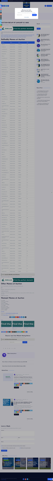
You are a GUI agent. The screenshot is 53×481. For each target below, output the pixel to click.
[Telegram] (1, 22)
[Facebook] (1, 5)
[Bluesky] (1, 8)
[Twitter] (1, 20)
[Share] (1, 30)
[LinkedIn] (1, 11)
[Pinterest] (1, 9)
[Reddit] (1, 14)
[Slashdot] (1, 19)
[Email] (1, 28)
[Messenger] (1, 23)
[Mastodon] (1, 6)
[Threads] (1, 15)
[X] (1, 17)
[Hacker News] (1, 26)
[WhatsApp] (1, 25)
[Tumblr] (1, 12)
